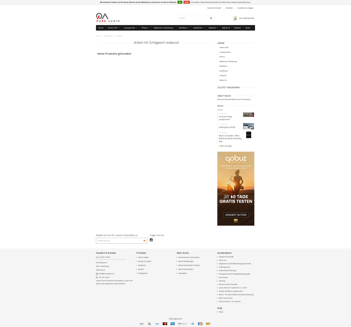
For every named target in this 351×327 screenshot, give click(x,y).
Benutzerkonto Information (189, 257)
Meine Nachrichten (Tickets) (189, 265)
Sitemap (222, 281)
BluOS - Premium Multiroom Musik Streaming (236, 294)
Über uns (222, 260)
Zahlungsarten (224, 267)
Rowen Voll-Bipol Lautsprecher (231, 291)
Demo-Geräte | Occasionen (230, 301)
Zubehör (212, 27)
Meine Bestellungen (186, 261)
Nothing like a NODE (227, 127)
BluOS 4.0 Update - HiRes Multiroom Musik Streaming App (230, 138)
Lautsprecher (130, 27)
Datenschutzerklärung (227, 270)
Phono (144, 27)
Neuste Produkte (144, 261)
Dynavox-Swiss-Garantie (228, 284)
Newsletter (183, 273)
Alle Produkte (143, 257)
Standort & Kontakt (214, 8)
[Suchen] (211, 18)
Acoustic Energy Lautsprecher (225, 118)
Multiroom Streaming (163, 27)
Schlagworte (108, 36)
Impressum (223, 277)
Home (101, 27)
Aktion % (226, 27)
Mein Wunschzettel (186, 269)
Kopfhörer (198, 27)
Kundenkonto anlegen (245, 8)
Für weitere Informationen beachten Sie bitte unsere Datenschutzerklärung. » (221, 2)
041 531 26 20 (104, 277)
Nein (187, 2)
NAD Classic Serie (226, 298)
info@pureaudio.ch (106, 273)
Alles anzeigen (226, 146)
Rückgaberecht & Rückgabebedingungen (234, 274)
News (247, 27)
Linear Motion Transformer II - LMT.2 (233, 288)
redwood (119, 36)
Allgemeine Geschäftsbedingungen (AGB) (235, 263)
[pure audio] (135, 18)
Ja (180, 2)
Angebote (142, 265)
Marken (237, 27)
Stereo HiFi (113, 27)
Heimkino (183, 27)
